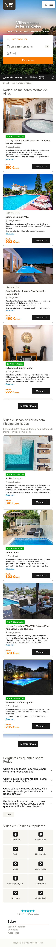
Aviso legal (13, 932)
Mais (9, 814)
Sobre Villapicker (16, 926)
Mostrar (40, 166)
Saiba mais (10, 159)
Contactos (13, 929)
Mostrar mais (28, 406)
